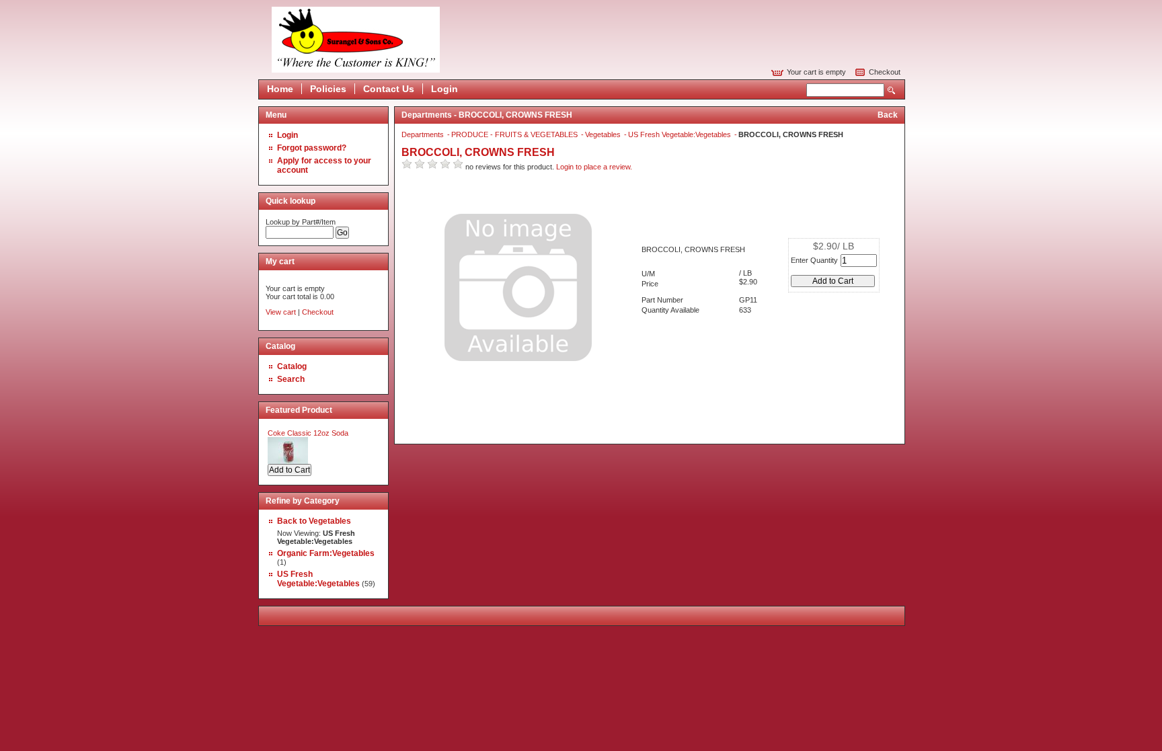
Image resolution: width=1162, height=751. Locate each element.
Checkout (884, 72)
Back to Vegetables (314, 521)
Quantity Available (670, 310)
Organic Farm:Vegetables (326, 553)
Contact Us (388, 88)
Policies (328, 88)
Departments (423, 134)
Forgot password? (311, 148)
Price (650, 284)
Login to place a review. (594, 167)
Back (888, 115)
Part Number (662, 300)
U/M (648, 274)
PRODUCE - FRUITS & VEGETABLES (515, 134)
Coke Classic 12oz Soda (308, 433)
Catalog (292, 366)
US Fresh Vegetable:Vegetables (318, 578)
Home (280, 88)
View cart (281, 312)
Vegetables (604, 134)
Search (892, 90)
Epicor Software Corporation (356, 40)
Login (444, 88)
